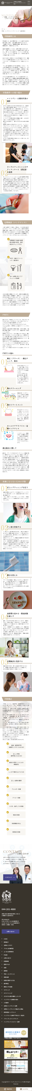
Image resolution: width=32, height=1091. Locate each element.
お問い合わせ (10, 931)
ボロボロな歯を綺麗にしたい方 (12, 996)
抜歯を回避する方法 (9, 980)
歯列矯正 (6, 983)
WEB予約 (25, 1089)
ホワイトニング (8, 993)
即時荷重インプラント (10, 1012)
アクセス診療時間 (8, 948)
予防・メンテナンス (9, 974)
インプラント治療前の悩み (11, 999)
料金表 (5, 955)
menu (29, 1)
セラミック (7, 990)
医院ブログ (7, 964)
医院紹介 (6, 942)
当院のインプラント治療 (10, 1006)
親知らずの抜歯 (8, 987)
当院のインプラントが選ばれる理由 (13, 1009)
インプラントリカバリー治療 (11, 1022)
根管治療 (6, 977)
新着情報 (6, 961)
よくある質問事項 (8, 952)
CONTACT (8, 877)
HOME (5, 939)
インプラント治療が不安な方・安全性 (14, 1015)
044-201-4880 (9, 909)
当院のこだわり (8, 945)
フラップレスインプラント (11, 1019)
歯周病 (5, 971)
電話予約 (9, 1089)
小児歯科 (6, 1003)
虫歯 (5, 968)
